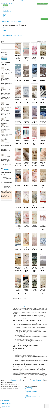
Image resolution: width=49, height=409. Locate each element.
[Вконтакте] (2, 407)
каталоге (5, 176)
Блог (4, 15)
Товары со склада (13, 21)
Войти (22, 0)
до (2, 46)
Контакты (5, 16)
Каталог (5, 5)
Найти (44, 19)
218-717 (36, 379)
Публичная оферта (29, 387)
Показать (4, 58)
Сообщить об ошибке (6, 200)
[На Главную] (6, 3)
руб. (2, 50)
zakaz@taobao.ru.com (13, 380)
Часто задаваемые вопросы (31, 396)
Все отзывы (6, 169)
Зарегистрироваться (28, 0)
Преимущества (6, 9)
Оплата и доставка (7, 11)
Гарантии (27, 395)
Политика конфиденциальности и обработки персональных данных (32, 392)
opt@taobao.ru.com (37, 380)
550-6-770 (12, 379)
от (1, 42)
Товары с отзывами (5, 21)
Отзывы (4, 14)
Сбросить (4, 56)
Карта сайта (27, 394)
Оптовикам (5, 13)
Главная (4, 7)
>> (24, 306)
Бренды (19, 21)
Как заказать (5, 10)
